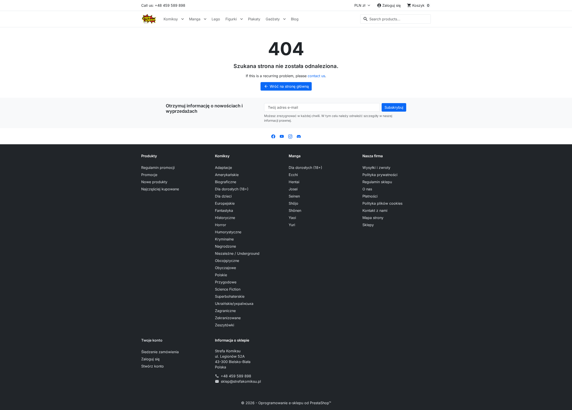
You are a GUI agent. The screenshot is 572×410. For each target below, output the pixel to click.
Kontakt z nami (374, 210)
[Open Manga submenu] (205, 19)
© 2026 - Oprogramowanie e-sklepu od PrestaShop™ (286, 403)
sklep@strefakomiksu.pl (241, 381)
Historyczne (225, 217)
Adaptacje (223, 167)
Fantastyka (224, 210)
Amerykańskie (227, 174)
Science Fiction (227, 289)
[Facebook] (273, 136)
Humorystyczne (228, 232)
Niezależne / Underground (237, 253)
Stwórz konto (152, 366)
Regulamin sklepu (377, 182)
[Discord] (299, 136)
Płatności (370, 196)
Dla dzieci (223, 196)
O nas (367, 189)
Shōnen (295, 210)
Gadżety (273, 19)
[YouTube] (282, 136)
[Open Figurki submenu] (241, 19)
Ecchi (293, 174)
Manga (194, 19)
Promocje (149, 174)
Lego (216, 19)
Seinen (294, 196)
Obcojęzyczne (227, 260)
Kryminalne (224, 239)
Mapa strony (372, 217)
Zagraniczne (225, 310)
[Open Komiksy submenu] (182, 19)
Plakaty (254, 19)
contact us (316, 76)
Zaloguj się (150, 359)
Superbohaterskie (229, 296)
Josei (293, 189)
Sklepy (368, 225)
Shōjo (293, 203)
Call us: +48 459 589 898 (163, 5)
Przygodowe (225, 282)
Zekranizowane (228, 318)
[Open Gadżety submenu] (284, 19)
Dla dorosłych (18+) (231, 189)
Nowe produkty (154, 182)
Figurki (231, 19)
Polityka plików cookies (382, 203)
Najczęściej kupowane (160, 189)
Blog (295, 19)
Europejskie (225, 203)
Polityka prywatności (379, 174)
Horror (220, 225)
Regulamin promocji (158, 167)
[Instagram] (290, 136)
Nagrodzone (225, 246)
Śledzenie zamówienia (160, 352)
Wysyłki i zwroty (376, 167)
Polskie (221, 275)
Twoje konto (151, 340)
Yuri (292, 225)
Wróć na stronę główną (286, 86)
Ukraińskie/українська (234, 303)
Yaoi (292, 217)
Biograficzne (225, 182)
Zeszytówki (224, 325)
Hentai (294, 182)
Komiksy (171, 19)
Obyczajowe (225, 268)
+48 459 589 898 (236, 376)
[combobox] (395, 19)
